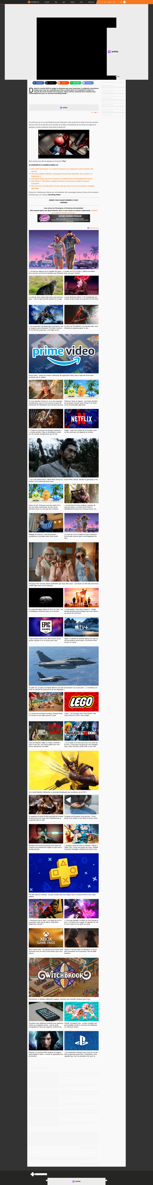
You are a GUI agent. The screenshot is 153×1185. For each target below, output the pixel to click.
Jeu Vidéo (47, 2)
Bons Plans (91, 2)
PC (98, 2)
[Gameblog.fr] (34, 2)
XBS (105, 2)
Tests (81, 2)
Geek (64, 2)
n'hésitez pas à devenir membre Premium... (75, 212)
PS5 (102, 2)
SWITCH (109, 2)
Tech (56, 2)
